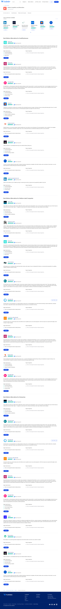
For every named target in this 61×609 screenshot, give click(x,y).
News (25, 599)
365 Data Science (11, 280)
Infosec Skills (10, 201)
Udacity (9, 516)
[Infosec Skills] (5, 202)
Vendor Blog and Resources (52, 598)
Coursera (9, 160)
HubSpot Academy (11, 123)
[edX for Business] (5, 263)
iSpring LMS (10, 41)
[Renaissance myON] (5, 222)
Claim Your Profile (50, 597)
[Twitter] (54, 604)
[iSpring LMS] (5, 42)
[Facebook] (52, 604)
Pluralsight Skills (10, 82)
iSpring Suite (10, 62)
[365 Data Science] (5, 281)
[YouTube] (50, 604)
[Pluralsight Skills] (5, 83)
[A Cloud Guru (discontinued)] (5, 318)
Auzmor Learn (10, 354)
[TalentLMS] (5, 104)
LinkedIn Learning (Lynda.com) (13, 178)
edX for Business (11, 262)
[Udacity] (5, 517)
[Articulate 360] (5, 300)
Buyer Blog (38, 597)
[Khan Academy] (5, 536)
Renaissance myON (11, 221)
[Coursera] (5, 161)
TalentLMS (9, 103)
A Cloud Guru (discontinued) (13, 317)
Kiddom (16, 590)
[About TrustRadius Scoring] (14, 43)
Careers (26, 598)
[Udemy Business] (5, 142)
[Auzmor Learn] (5, 355)
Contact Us (26, 600)
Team (25, 597)
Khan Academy (10, 535)
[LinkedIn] (56, 604)
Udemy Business (11, 141)
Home (4, 590)
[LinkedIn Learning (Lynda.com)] (5, 179)
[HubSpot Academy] (5, 124)
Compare (6, 98)
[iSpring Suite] (5, 63)
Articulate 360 (10, 299)
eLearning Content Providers (9, 590)
